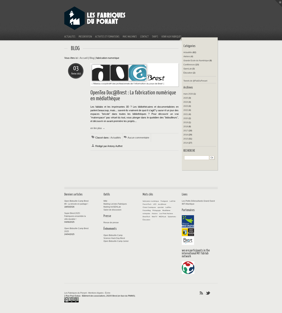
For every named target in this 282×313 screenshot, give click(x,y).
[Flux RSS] (201, 293)
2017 (185, 130)
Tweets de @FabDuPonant (195, 81)
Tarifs (155, 36)
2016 (185, 135)
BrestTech (146, 216)
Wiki (105, 201)
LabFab (172, 201)
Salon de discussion (112, 210)
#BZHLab (162, 216)
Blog (91, 58)
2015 (185, 139)
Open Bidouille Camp (113, 235)
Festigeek (164, 201)
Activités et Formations (107, 36)
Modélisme (166, 210)
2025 (185, 98)
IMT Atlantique (188, 204)
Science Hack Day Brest (114, 238)
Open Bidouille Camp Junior (116, 241)
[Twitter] (208, 293)
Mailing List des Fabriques (115, 204)
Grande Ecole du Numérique (196, 60)
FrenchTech (147, 204)
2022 (185, 110)
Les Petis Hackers (166, 213)
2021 (185, 114)
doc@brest (162, 204)
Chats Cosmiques (149, 207)
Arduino (155, 213)
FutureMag (147, 210)
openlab (160, 207)
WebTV (154, 216)
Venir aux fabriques (171, 36)
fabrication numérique (151, 201)
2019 (185, 122)
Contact (144, 36)
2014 (185, 143)
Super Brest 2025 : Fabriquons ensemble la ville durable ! (75, 216)
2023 (185, 106)
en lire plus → (97, 128)
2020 (185, 118)
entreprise (146, 213)
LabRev (168, 207)
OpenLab (187, 69)
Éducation (187, 73)
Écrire (107, 293)
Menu (278, 3)
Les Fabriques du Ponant (75, 293)
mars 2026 (188, 94)
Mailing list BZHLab (112, 207)
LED (154, 204)
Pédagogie (156, 210)
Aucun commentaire (138, 137)
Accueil (83, 58)
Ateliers (186, 56)
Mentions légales (95, 293)
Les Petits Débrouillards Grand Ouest (198, 201)
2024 (185, 102)
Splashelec (172, 216)
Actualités (69, 36)
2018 (185, 126)
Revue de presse (111, 222)
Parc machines (130, 36)
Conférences (189, 65)
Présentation (85, 36)
